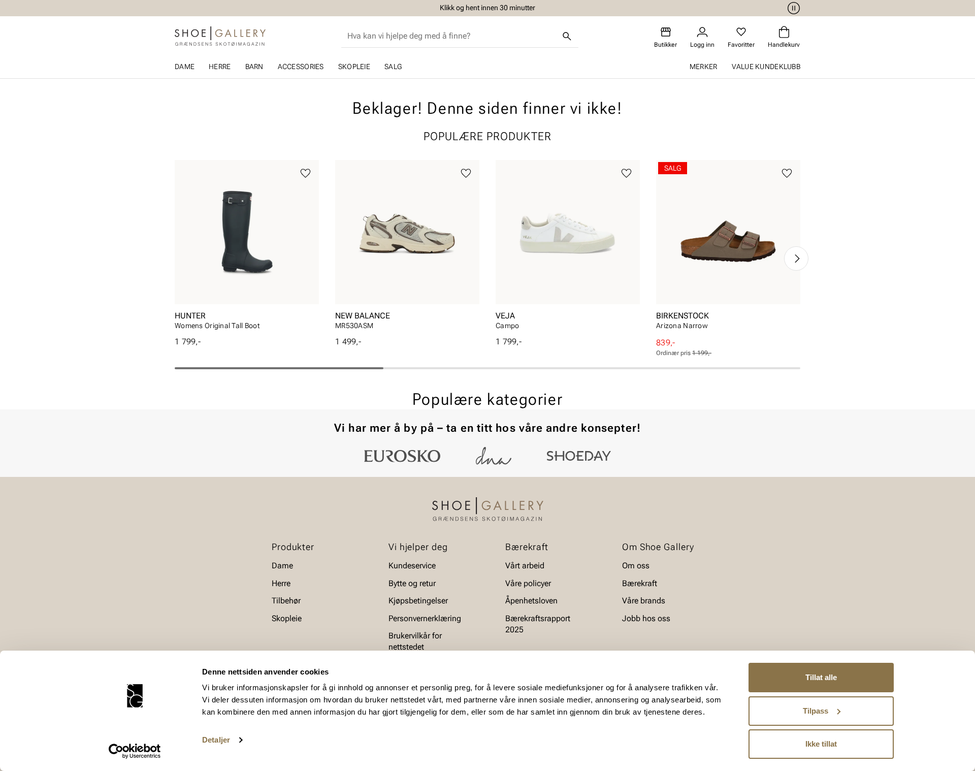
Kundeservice (412, 565)
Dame (184, 66)
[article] (247, 248)
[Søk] (567, 36)
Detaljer (216, 739)
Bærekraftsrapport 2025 (537, 623)
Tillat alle (821, 677)
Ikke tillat (821, 744)
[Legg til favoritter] (305, 173)
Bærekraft (639, 583)
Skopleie (354, 66)
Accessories (301, 66)
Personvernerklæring (424, 618)
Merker (704, 66)
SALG (393, 66)
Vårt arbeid (524, 565)
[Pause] (792, 8)
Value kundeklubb (766, 66)
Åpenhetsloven (531, 600)
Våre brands (643, 600)
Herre (220, 66)
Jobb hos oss (646, 618)
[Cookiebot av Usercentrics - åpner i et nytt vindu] (134, 751)
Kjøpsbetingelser (418, 600)
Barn (254, 66)
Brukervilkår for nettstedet (415, 641)
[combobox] (451, 36)
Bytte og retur (412, 583)
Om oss (635, 565)
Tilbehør (286, 600)
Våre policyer (528, 583)
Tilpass (815, 710)
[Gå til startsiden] (220, 36)
